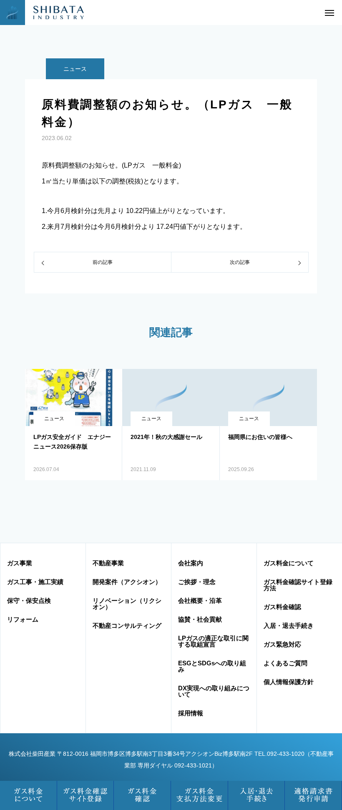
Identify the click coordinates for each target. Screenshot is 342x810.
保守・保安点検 (29, 600)
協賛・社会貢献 (200, 619)
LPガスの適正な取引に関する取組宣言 (213, 641)
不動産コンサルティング (127, 625)
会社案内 (190, 563)
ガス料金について (289, 563)
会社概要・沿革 (200, 600)
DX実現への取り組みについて (213, 691)
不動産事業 (108, 563)
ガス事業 (19, 563)
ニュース (75, 68)
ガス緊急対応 (282, 644)
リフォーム (22, 619)
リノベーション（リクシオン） (127, 603)
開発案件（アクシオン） (127, 582)
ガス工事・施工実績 (35, 582)
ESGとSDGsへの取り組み (212, 666)
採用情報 (190, 713)
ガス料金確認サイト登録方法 (298, 585)
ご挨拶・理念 (197, 582)
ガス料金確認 (282, 607)
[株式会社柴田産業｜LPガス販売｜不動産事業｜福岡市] (52, 12)
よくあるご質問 (285, 663)
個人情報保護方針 (289, 682)
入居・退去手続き (289, 625)
